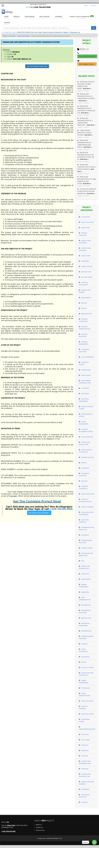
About (86, 5)
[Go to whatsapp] (94, 842)
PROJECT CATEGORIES (9, 36)
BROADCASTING (86, 314)
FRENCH (84, 463)
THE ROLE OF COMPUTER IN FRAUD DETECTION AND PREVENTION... (86, 191)
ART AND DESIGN (86, 277)
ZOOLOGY (84, 802)
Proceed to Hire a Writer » (39, 513)
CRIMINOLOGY (86, 370)
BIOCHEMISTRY (86, 298)
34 (87, 49)
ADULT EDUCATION (87, 222)
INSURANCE (85, 535)
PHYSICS (84, 662)
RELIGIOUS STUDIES (87, 714)
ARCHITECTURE (86, 272)
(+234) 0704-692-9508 (8, 831)
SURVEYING (85, 750)
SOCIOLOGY (85, 734)
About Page (11, 825)
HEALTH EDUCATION (87, 494)
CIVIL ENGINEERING (87, 357)
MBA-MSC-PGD (86, 618)
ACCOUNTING (85, 217)
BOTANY (84, 308)
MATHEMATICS (86, 605)
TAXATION (84, 756)
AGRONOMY (85, 261)
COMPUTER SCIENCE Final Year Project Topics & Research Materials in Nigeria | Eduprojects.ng (48, 32)
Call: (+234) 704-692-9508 (87, 56)
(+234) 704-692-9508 (61, 509)
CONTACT (7, 23)
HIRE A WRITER (44, 17)
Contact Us (93, 5)
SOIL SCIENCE (85, 740)
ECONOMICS (85, 388)
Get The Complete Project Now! (37, 66)
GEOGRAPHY (85, 468)
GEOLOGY (84, 481)
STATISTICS (84, 745)
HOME (6, 17)
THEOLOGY (84, 769)
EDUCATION (85, 393)
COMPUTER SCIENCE (23, 36)
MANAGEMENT (86, 579)
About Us (38, 825)
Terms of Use (39, 830)
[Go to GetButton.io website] (94, 846)
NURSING (84, 644)
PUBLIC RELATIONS (87, 701)
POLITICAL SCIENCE (87, 667)
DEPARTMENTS (29, 17)
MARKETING (85, 592)
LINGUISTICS (85, 574)
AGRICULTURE (85, 256)
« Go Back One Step (9, 32)
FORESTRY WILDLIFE (87, 457)
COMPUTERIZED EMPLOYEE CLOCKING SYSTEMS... (85, 132)
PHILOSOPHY (85, 657)
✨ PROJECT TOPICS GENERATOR (80, 17)
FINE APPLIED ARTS (87, 437)
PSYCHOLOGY (85, 688)
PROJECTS (16, 17)
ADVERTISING (85, 228)
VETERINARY (85, 789)
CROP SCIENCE (86, 375)
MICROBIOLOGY (86, 631)
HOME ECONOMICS (87, 507)
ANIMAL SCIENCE (86, 266)
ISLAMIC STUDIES (86, 548)
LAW (82, 561)
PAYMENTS (58, 17)
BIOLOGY (84, 303)
